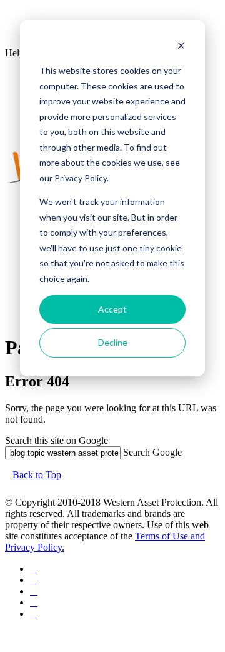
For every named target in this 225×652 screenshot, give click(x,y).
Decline (113, 342)
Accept (112, 309)
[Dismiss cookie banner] (181, 47)
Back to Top (36, 474)
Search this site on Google (56, 440)
